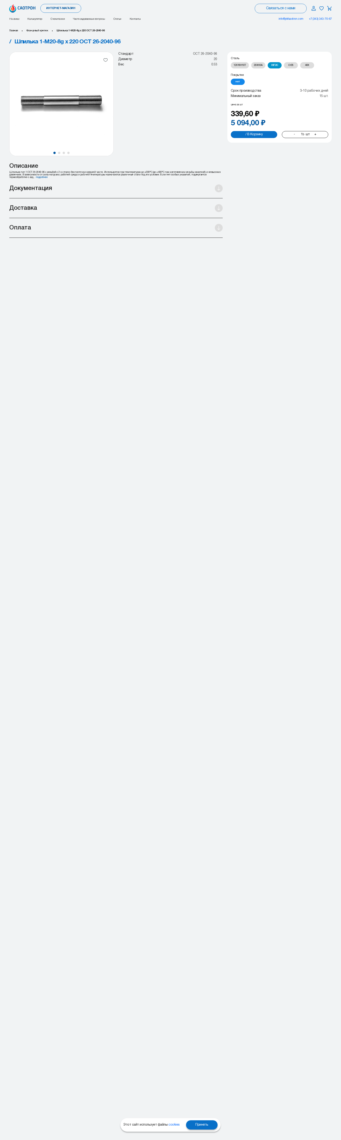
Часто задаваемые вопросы (89, 19)
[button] (54, 153)
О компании (58, 19)
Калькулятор (34, 19)
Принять (201, 1124)
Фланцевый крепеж (37, 30)
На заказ (14, 19)
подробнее (42, 177)
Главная (13, 30)
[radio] (240, 65)
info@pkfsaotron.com (291, 19)
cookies (174, 1124)
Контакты (135, 19)
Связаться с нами (280, 8)
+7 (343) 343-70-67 (320, 19)
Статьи (117, 19)
